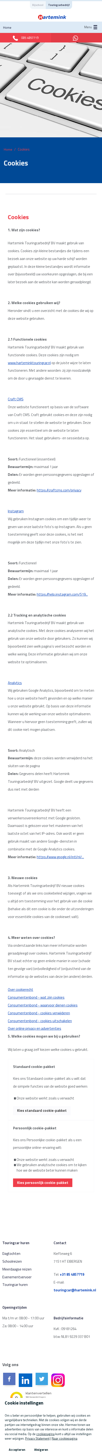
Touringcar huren (23, 178)
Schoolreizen (12, 1261)
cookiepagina (45, 1434)
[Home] (52, 17)
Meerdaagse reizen (17, 1269)
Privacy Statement (37, 1438)
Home (7, 27)
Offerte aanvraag (23, 109)
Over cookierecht (20, 989)
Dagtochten (11, 1253)
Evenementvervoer (17, 1277)
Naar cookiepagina (64, 1438)
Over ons (16, 247)
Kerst (14, 212)
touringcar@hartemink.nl (75, 1290)
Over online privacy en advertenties (34, 1028)
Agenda (15, 143)
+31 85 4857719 (72, 1274)
